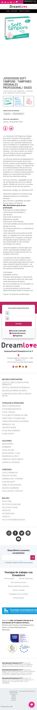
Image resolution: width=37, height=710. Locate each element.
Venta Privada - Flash (11, 453)
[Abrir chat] (32, 705)
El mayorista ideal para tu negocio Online (16, 395)
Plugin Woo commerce (11, 430)
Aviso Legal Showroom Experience (27, 691)
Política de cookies (10, 507)
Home (7, 11)
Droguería (7, 113)
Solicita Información (18, 333)
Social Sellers (8, 450)
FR (17, 367)
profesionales (29, 1)
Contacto (6, 517)
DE (20, 367)
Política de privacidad (11, 504)
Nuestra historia (9, 476)
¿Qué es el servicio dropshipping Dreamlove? (15, 383)
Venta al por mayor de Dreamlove (16, 387)
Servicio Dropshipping (11, 406)
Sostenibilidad (8, 513)
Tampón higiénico (18, 113)
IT (23, 367)
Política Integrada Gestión (13, 520)
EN (13, 367)
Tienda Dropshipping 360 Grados (15, 421)
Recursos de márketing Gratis (14, 391)
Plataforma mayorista (11, 409)
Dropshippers (7, 444)
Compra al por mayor (11, 462)
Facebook (15, 533)
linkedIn (28, 533)
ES (10, 367)
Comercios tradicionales (12, 459)
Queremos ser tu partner (12, 479)
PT (26, 367)
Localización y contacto (12, 491)
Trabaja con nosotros (11, 485)
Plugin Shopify (8, 434)
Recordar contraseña (18, 331)
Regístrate (18, 336)
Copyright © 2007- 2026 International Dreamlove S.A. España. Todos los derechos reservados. (13, 696)
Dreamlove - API (8, 424)
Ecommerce (6, 447)
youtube (18, 538)
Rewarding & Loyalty (10, 456)
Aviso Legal (7, 501)
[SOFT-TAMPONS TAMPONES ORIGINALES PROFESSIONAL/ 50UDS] (17, 44)
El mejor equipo (8, 482)
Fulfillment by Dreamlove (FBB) (15, 415)
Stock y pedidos (8, 412)
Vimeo (21, 533)
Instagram (9, 533)
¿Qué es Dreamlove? (10, 473)
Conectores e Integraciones (13, 418)
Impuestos (6, 510)
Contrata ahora (9, 427)
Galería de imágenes (10, 488)
